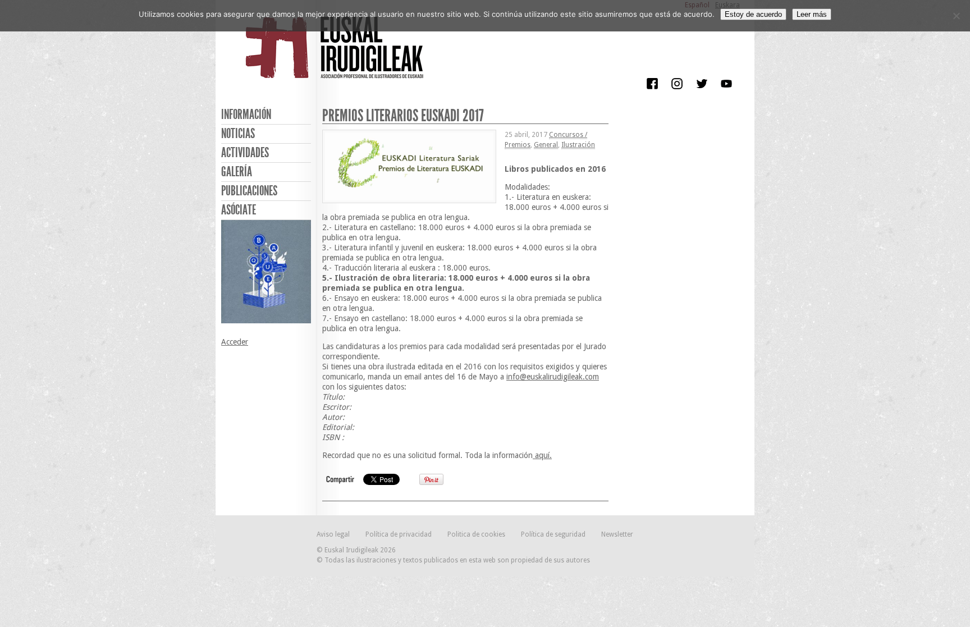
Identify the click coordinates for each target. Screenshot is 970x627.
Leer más (812, 14)
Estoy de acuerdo (753, 14)
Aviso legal (333, 534)
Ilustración (578, 145)
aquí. (542, 455)
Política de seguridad (553, 534)
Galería (236, 172)
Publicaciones (249, 191)
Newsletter (617, 534)
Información (246, 114)
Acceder (234, 341)
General (546, 145)
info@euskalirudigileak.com (552, 376)
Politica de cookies (476, 534)
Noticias (238, 133)
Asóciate (238, 210)
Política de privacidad (398, 534)
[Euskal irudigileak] (336, 55)
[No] (956, 15)
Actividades (245, 153)
